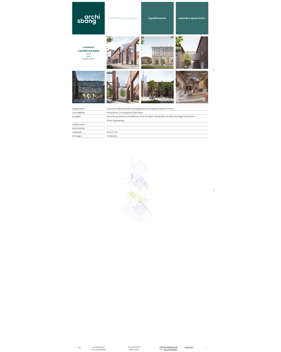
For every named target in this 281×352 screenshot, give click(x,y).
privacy (205, 347)
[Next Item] (213, 70)
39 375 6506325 (170, 349)
